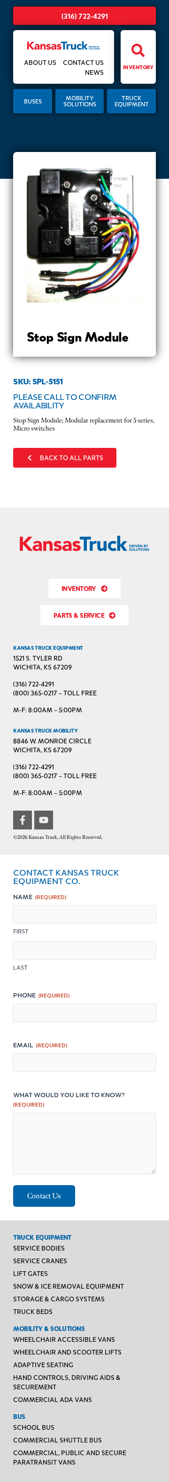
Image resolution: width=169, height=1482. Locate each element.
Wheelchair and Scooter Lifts (67, 1351)
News (94, 72)
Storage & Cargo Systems (59, 1298)
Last (20, 967)
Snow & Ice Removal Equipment (68, 1286)
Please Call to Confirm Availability (64, 400)
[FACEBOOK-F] (22, 820)
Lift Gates (30, 1273)
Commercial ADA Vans (52, 1399)
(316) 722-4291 (84, 15)
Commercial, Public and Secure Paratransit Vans (69, 1457)
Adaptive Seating (43, 1364)
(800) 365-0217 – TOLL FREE (55, 692)
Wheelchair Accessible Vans (64, 1339)
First (21, 931)
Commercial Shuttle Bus (57, 1439)
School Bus (33, 1427)
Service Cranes (40, 1260)
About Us (40, 62)
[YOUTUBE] (43, 820)
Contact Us (83, 62)
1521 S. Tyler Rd (37, 657)
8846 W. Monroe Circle (52, 740)
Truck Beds (33, 1311)
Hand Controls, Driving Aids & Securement (67, 1382)
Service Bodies (39, 1247)
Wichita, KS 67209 (42, 666)
